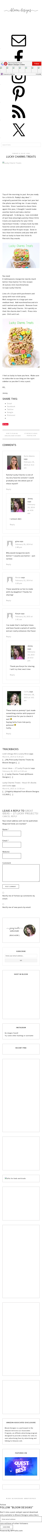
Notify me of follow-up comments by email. (18, 897)
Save (6, 424)
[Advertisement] (21, 1095)
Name (5, 829)
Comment (6, 863)
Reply (8, 489)
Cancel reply (9, 816)
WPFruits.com (17, 1530)
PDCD (34, 1498)
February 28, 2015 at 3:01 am (29, 697)
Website (6, 852)
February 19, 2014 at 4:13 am (29, 465)
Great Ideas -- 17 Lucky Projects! (16, 768)
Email (5, 840)
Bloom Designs (21, 15)
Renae (18, 577)
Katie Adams (29, 456)
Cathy (26, 691)
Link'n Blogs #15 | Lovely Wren (15, 754)
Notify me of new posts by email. (16, 907)
